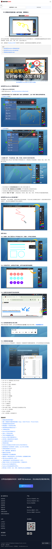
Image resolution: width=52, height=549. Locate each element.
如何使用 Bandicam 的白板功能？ (11, 50)
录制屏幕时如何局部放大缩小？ (9, 427)
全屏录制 (4, 128)
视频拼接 (3, 509)
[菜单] (50, 1)
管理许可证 (3, 535)
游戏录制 (3, 500)
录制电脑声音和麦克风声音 (8, 423)
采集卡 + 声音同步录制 (7, 433)
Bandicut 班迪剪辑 (31, 503)
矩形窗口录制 (5, 96)
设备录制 (3, 503)
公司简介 (3, 521)
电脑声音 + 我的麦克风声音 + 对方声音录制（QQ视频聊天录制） (16, 456)
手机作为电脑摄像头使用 (8, 435)
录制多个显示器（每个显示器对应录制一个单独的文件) (14, 462)
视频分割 (3, 507)
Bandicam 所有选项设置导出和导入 (10, 466)
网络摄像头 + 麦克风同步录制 (9, 425)
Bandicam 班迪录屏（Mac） (33, 500)
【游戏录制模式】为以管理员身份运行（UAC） (13, 460)
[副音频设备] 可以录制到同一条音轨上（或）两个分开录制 (15, 446)
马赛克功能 (39, 7)
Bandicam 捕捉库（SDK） (33, 510)
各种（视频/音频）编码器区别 (9, 450)
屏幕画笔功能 (5, 443)
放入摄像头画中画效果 (7, 441)
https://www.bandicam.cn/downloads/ (20, 91)
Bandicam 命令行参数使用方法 (9, 464)
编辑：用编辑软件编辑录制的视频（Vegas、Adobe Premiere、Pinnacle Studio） (20, 421)
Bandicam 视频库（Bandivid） (34, 512)
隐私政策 (7, 544)
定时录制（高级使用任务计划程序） (10, 439)
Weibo (31, 533)
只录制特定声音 (6, 429)
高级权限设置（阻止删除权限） (9, 454)
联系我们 (3, 526)
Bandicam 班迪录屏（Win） (33, 498)
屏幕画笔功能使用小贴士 (9, 52)
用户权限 (3, 544)
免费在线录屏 (4, 511)
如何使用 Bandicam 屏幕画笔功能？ (12, 48)
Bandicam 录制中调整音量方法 (9, 437)
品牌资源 (3, 528)
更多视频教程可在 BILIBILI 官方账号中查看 (26, 82)
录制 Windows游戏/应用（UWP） (10, 458)
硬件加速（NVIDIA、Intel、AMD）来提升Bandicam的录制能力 (16, 467)
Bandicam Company (15, 543)
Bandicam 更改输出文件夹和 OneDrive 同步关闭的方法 (14, 444)
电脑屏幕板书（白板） (13, 7)
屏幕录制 (3, 498)
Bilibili (28, 533)
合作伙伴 (3, 524)
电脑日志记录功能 (6, 452)
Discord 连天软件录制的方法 (8, 431)
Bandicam (6, 1)
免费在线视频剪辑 (5, 513)
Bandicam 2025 (11, 42)
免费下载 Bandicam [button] (26, 486)
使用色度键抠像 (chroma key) (9, 448)
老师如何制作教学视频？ (8, 419)
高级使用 (3, 417)
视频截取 (3, 505)
